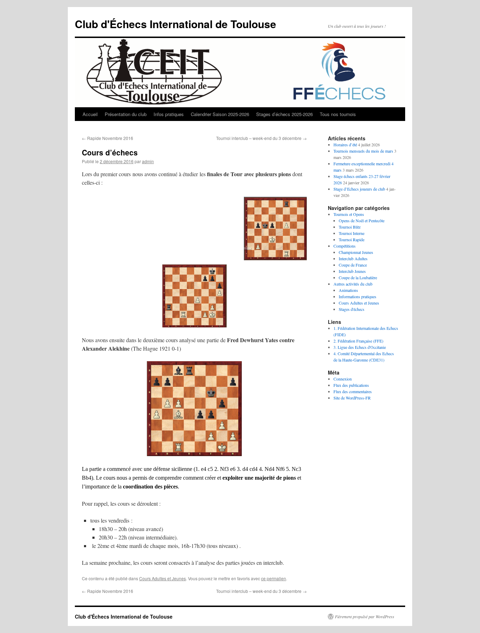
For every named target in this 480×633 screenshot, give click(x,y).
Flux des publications (351, 385)
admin (148, 161)
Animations (348, 290)
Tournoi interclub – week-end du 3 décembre (261, 138)
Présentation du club (126, 114)
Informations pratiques (357, 296)
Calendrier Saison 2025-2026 (220, 114)
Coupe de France (353, 265)
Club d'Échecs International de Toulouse (175, 23)
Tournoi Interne (351, 233)
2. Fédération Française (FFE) (358, 341)
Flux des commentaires (352, 391)
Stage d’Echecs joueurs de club (359, 189)
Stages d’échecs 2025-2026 (284, 114)
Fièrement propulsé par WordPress (364, 616)
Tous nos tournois (338, 114)
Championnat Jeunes (356, 252)
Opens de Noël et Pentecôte (361, 220)
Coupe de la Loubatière (358, 277)
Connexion (342, 379)
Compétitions (344, 246)
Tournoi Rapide (351, 239)
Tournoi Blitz (350, 227)
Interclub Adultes (353, 258)
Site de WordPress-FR (352, 398)
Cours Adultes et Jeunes (162, 578)
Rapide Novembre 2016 (107, 138)
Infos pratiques (169, 114)
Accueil (90, 114)
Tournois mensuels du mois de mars (363, 151)
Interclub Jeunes (352, 271)
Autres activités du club (352, 284)
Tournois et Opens (348, 214)
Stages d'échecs (351, 309)
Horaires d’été (345, 144)
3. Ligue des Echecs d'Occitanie (359, 347)
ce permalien (273, 578)
